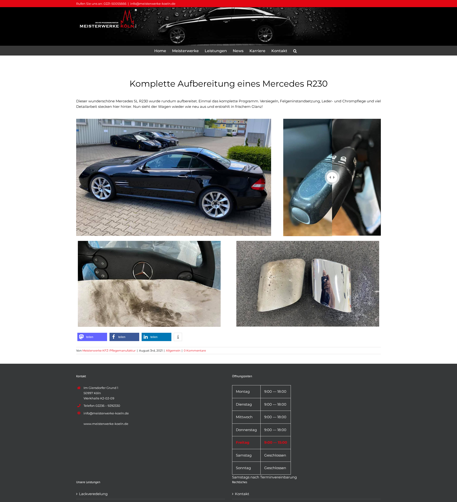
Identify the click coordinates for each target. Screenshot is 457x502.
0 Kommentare (195, 350)
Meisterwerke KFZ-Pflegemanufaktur (109, 350)
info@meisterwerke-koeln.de (152, 3)
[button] (295, 50)
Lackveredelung (93, 494)
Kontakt (242, 494)
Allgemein (173, 350)
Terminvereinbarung (278, 477)
